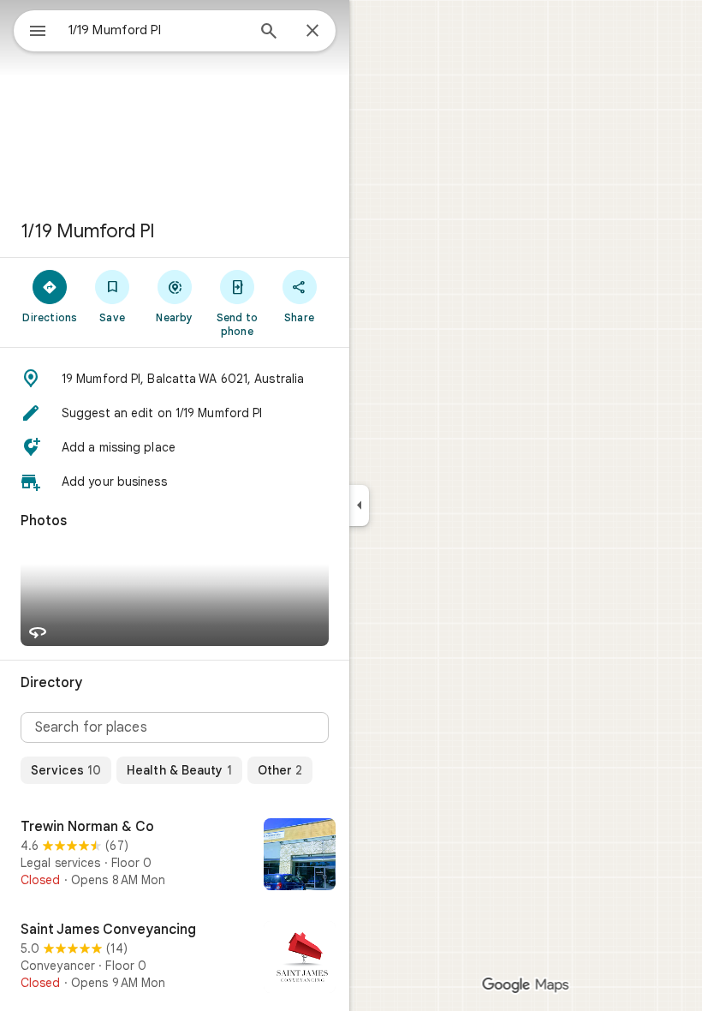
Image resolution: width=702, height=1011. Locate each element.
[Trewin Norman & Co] (174, 856)
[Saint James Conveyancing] (174, 958)
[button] (174, 379)
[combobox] (156, 30)
